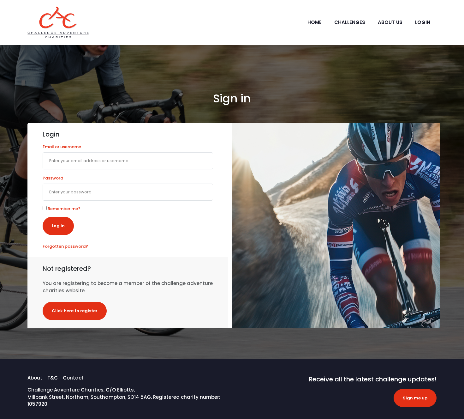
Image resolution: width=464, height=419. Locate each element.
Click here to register (75, 311)
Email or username (62, 147)
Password (53, 178)
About (34, 377)
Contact (73, 377)
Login (422, 22)
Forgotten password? (65, 246)
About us (390, 22)
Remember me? (63, 209)
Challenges (349, 22)
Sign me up (415, 398)
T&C (52, 377)
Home (314, 22)
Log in (58, 226)
